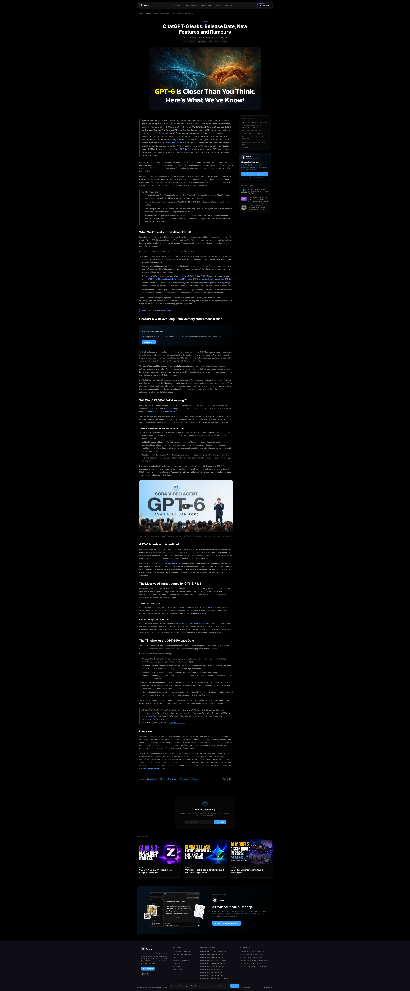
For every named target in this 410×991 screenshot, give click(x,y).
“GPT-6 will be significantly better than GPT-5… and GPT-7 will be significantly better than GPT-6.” (190, 279)
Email (196, 779)
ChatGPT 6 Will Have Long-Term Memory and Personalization (252, 126)
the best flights (170, 563)
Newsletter (228, 5)
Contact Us (176, 963)
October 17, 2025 (177, 722)
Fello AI (146, 5)
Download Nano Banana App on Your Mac (214, 978)
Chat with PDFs (178, 957)
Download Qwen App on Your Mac (211, 975)
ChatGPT (191, 41)
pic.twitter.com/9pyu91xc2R (155, 719)
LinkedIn (173, 779)
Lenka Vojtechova (191, 37)
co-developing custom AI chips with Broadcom (199, 623)
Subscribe (220, 822)
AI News (148, 14)
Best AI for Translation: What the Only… (252, 954)
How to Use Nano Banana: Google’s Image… (253, 966)
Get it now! (149, 968)
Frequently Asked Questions (182, 954)
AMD (210, 607)
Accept (234, 986)
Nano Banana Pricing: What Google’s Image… (254, 960)
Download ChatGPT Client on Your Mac (213, 951)
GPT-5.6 (183, 149)
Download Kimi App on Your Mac (211, 969)
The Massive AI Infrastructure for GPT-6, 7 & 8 (253, 138)
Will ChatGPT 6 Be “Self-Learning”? (253, 130)
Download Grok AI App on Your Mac (212, 966)
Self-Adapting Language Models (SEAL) (160, 411)
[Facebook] (143, 974)
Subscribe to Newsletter (181, 960)
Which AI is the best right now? (156, 310)
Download (266, 5)
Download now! (149, 342)
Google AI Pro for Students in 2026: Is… (252, 951)
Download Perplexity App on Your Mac (213, 963)
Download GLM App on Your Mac (211, 972)
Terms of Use (177, 966)
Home (141, 14)
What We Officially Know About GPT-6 (254, 122)
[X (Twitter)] (147, 974)
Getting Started (206, 5)
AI (184, 41)
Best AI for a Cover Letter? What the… (252, 957)
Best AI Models (191, 5)
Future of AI (201, 41)
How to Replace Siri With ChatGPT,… (251, 963)
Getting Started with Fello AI (182, 951)
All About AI (177, 5)
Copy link (228, 779)
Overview (245, 147)
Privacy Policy (177, 969)
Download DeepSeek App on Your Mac (213, 960)
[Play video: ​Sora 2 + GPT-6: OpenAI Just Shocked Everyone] (186, 506)
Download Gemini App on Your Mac (212, 957)
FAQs (218, 5)
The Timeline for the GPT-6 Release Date (254, 143)
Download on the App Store (227, 923)
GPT (210, 41)
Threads (185, 779)
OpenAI (224, 41)
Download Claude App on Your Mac (212, 954)
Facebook (152, 779)
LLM (216, 41)
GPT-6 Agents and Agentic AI (252, 134)
